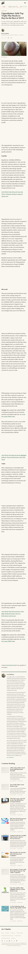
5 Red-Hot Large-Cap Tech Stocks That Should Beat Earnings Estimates (17, 800)
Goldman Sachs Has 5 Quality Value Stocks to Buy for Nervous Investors (18, 837)
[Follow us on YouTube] (9, 941)
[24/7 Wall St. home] (2, 2)
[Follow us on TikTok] (14, 941)
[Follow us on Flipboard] (16, 941)
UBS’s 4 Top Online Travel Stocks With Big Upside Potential (17, 769)
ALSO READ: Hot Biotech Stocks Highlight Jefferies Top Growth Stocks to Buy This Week (13, 457)
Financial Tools (20, 932)
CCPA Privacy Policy (5, 938)
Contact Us (13, 932)
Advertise (13, 938)
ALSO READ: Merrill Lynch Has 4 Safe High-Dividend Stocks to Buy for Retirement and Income (12, 614)
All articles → (10, 757)
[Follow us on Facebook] (2, 941)
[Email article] (8, 38)
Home (2, 932)
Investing (4, 10)
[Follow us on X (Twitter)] (4, 941)
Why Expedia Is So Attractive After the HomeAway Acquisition (18, 854)
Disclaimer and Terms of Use (7, 935)
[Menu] (25, 2)
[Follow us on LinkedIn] (7, 941)
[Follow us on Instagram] (11, 941)
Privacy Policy (18, 935)
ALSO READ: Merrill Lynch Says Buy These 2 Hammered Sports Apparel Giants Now (12, 194)
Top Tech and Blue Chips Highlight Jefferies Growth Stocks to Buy (17, 889)
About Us (7, 932)
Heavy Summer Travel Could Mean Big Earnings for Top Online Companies (18, 871)
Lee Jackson (6, 33)
